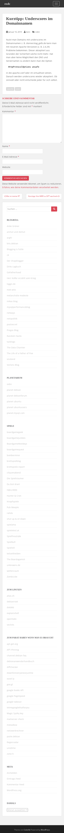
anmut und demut (16, 231)
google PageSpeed (16, 696)
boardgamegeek (15, 432)
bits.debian (12, 243)
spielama (11, 524)
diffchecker (12, 667)
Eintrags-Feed (14, 778)
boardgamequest (15, 449)
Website (6, 167)
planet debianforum (17, 395)
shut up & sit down (16, 518)
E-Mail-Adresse (10, 156)
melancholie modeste (17, 295)
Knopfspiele (13, 501)
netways (11, 312)
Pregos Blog (12, 330)
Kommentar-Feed (15, 784)
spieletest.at (13, 530)
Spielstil (11, 547)
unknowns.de (13, 565)
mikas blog (12, 301)
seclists (10, 624)
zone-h (10, 753)
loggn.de (11, 284)
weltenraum (13, 570)
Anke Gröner (13, 226)
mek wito (11, 289)
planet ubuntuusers (17, 407)
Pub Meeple (13, 507)
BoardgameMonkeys (17, 443)
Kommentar (9, 111)
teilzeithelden (14, 553)
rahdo (10, 513)
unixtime (11, 748)
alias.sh (10, 595)
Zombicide (12, 576)
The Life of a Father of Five (20, 353)
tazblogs (11, 341)
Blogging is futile (15, 249)
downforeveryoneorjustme (20, 672)
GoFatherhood (14, 272)
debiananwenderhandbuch (20, 661)
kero (28, 32)
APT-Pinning (13, 649)
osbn (37, 32)
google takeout (14, 701)
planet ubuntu (14, 401)
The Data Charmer (16, 347)
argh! (9, 237)
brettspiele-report (16, 466)
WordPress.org (14, 790)
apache (10, 89)
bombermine (13, 455)
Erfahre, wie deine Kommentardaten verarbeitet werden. (30, 187)
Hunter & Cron (14, 495)
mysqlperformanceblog (18, 307)
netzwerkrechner (15, 730)
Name (6, 146)
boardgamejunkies (16, 438)
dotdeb (10, 607)
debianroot (12, 601)
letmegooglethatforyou (18, 707)
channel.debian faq (16, 655)
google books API (15, 690)
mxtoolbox (12, 724)
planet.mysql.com (16, 413)
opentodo (11, 618)
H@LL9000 (12, 490)
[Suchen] (54, 209)
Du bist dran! (13, 484)
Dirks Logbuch (14, 266)
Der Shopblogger (15, 260)
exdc (7, 3)
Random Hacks (14, 336)
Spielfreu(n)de (14, 536)
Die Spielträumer (15, 478)
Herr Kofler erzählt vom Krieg (21, 278)
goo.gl (10, 684)
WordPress (45, 830)
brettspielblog (14, 461)
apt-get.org (12, 644)
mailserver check (15, 719)
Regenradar (13, 742)
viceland (11, 359)
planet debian (14, 389)
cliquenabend (14, 472)
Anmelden (12, 772)
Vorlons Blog (13, 364)
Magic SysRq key (15, 713)
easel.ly (10, 678)
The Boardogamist (16, 559)
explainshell (13, 613)
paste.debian (13, 736)
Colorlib (27, 830)
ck (8, 255)
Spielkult (11, 542)
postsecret (12, 324)
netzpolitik (12, 318)
